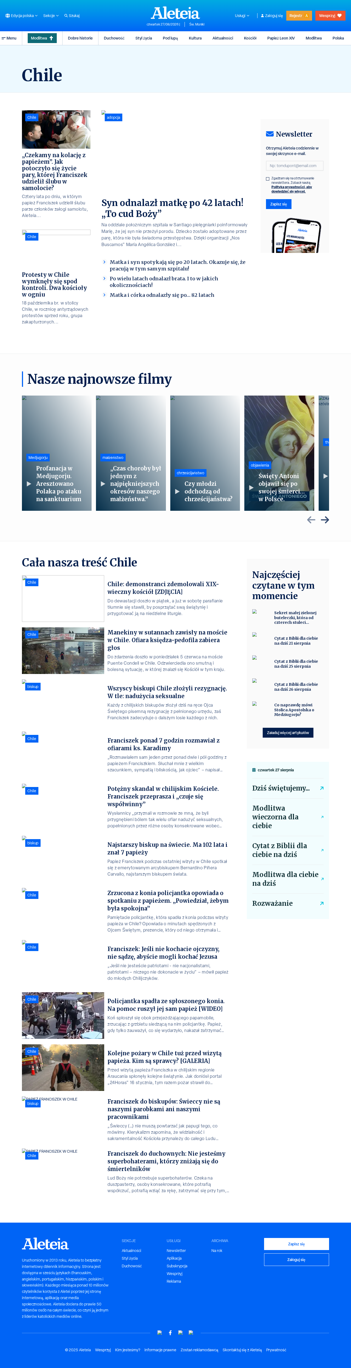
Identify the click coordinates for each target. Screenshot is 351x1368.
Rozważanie (272, 903)
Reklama (174, 1281)
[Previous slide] (311, 519)
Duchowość (114, 38)
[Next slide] (325, 519)
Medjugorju (38, 457)
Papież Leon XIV (281, 38)
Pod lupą (170, 38)
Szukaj (74, 15)
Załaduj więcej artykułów (288, 732)
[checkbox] (267, 178)
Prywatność (276, 1349)
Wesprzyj (327, 15)
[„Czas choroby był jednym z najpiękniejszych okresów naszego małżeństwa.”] (131, 453)
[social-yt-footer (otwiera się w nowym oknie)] (159, 1333)
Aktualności (223, 38)
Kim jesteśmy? (127, 1349)
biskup (32, 686)
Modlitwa (39, 38)
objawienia (260, 465)
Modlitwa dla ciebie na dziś (285, 879)
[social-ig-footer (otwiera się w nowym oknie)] (191, 1333)
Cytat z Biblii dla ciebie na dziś (279, 850)
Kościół (250, 38)
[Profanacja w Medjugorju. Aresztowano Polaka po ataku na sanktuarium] (57, 453)
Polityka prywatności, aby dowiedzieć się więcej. (291, 189)
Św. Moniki (196, 24)
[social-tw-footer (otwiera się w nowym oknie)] (180, 1333)
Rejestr (296, 15)
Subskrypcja (177, 1265)
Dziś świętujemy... (281, 788)
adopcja (113, 117)
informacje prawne (160, 1349)
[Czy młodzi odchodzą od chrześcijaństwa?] (205, 453)
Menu (11, 38)
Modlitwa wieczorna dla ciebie (275, 817)
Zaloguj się (274, 15)
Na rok (216, 1250)
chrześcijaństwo (190, 472)
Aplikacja (174, 1258)
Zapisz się (278, 204)
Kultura (195, 38)
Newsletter (176, 1250)
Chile (31, 117)
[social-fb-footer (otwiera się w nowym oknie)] (170, 1333)
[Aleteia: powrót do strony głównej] (175, 12)
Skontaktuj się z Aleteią (242, 1349)
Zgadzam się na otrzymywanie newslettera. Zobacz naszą (292, 185)
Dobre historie (80, 38)
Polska (338, 38)
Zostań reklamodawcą (199, 1349)
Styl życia (143, 38)
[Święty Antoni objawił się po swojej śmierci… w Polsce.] (279, 453)
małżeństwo (113, 457)
